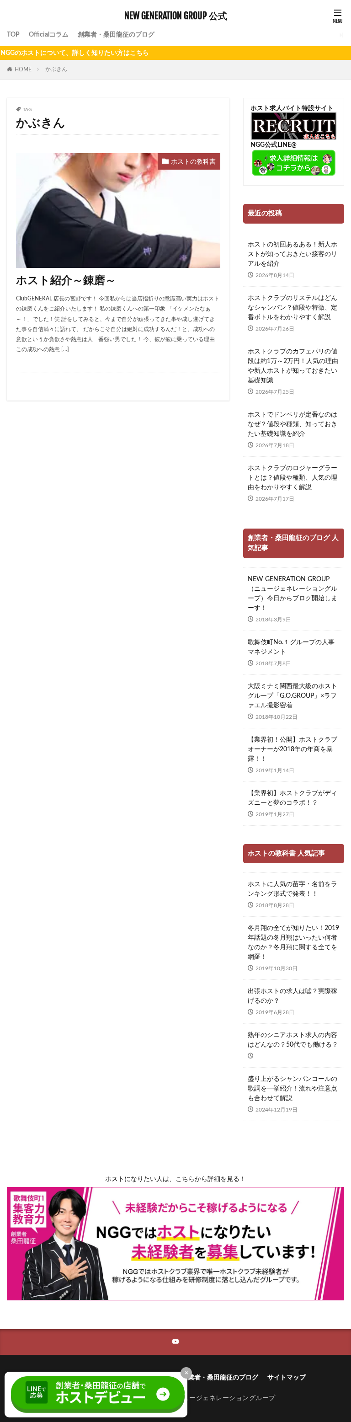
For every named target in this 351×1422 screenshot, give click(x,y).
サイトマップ (286, 1377)
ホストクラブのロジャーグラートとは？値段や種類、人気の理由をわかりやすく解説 (292, 478)
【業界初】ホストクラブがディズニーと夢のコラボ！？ (292, 798)
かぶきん (56, 69)
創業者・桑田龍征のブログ (116, 35)
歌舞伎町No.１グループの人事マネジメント (291, 647)
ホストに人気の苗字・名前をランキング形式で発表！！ (292, 889)
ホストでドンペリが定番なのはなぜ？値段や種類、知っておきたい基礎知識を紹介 (292, 424)
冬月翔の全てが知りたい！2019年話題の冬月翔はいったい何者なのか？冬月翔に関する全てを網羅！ (293, 942)
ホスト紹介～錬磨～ (66, 280)
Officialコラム (49, 35)
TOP (13, 35)
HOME (23, 69)
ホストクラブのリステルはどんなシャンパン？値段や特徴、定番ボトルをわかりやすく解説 (292, 308)
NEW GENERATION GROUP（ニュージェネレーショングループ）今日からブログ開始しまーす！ (292, 593)
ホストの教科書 (193, 162)
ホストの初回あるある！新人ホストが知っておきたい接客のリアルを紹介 (292, 254)
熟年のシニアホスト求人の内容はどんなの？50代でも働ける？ (293, 1040)
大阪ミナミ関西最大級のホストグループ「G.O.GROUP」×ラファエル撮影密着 (292, 696)
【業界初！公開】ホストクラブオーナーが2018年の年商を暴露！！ (292, 749)
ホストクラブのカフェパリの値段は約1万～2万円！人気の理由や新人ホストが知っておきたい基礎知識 (293, 366)
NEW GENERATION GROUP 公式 (175, 16)
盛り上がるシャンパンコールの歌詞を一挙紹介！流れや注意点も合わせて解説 (292, 1088)
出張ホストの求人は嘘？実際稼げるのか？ (292, 996)
